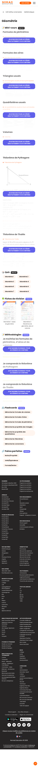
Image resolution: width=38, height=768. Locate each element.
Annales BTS (5, 503)
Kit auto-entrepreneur (7, 681)
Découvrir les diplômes (26, 551)
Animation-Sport (24, 672)
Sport (21, 507)
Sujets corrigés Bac (25, 628)
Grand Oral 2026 (24, 644)
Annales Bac (5, 497)
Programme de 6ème (25, 483)
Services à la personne (8, 675)
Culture (22, 674)
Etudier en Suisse (6, 646)
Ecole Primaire (5, 580)
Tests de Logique (24, 705)
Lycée (21, 654)
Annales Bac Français (8, 501)
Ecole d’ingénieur (24, 563)
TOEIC (21, 599)
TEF (20, 593)
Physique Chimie (6, 557)
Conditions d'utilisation (11, 714)
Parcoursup (23, 549)
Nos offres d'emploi (23, 712)
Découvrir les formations (26, 553)
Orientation (23, 505)
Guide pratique (24, 660)
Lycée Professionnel (7, 590)
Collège (4, 582)
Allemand (4, 563)
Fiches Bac (5, 525)
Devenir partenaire (24, 565)
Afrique (22, 511)
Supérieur (22, 656)
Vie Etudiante (23, 573)
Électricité (4, 671)
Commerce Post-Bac (25, 690)
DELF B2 (22, 597)
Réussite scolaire (24, 503)
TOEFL (21, 601)
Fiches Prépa (5, 533)
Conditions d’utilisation (21, 747)
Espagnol (4, 561)
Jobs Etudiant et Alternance (27, 579)
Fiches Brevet (5, 527)
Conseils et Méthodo (25, 620)
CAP (3, 584)
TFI (20, 589)
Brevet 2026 (5, 489)
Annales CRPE (5, 509)
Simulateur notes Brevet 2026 (9, 485)
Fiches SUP (4, 539)
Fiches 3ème (5, 523)
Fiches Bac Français (7, 529)
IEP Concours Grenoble (26, 699)
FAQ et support (23, 523)
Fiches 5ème (5, 519)
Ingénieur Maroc (24, 688)
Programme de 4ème (25, 487)
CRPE (21, 668)
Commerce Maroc (25, 695)
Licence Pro (5, 604)
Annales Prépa (5, 505)
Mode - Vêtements (7, 661)
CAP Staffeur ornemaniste (14, 12)
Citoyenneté (23, 509)
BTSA (3, 596)
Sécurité (22, 681)
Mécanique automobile (8, 673)
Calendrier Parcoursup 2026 (27, 632)
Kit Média (22, 529)
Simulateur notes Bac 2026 (9, 483)
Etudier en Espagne (7, 648)
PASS (3, 608)
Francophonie (23, 513)
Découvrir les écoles (25, 557)
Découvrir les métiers (25, 555)
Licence (4, 602)
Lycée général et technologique (6, 587)
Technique (22, 684)
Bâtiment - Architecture (8, 669)
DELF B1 (21, 595)
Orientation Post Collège (26, 640)
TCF (21, 591)
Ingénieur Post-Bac (25, 686)
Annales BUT (5, 507)
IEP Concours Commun (26, 697)
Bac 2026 (4, 487)
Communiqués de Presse (26, 527)
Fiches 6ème (5, 517)
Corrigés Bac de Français (26, 630)
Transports (5, 659)
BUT (3, 598)
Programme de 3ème (25, 489)
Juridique (22, 676)
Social (3, 632)
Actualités (22, 525)
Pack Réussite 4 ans (7, 573)
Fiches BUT (5, 535)
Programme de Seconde (26, 491)
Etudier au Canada (7, 644)
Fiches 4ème (5, 521)
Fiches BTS (5, 531)
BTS (3, 594)
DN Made (4, 606)
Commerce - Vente (7, 667)
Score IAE (22, 703)
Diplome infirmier (6, 610)
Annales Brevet (6, 499)
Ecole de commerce (25, 559)
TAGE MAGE (23, 701)
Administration (24, 670)
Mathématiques (29, 12)
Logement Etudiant (25, 577)
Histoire (4, 551)
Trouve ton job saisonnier (26, 581)
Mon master (23, 642)
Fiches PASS (5, 537)
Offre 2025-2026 (6, 571)
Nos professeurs (24, 499)
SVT (3, 555)
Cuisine (4, 657)
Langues (4, 636)
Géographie (5, 553)
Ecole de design (24, 561)
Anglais (4, 559)
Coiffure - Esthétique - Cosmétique (8, 664)
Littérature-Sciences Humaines (7, 623)
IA (20, 501)
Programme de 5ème (25, 485)
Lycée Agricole (5, 592)
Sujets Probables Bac (25, 624)
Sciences (4, 626)
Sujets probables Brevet (26, 622)
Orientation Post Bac (25, 638)
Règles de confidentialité (26, 714)
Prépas (3, 600)
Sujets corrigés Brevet (25, 626)
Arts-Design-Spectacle (8, 628)
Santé (3, 630)
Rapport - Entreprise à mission (28, 515)
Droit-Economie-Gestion (8, 620)
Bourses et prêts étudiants (27, 575)
